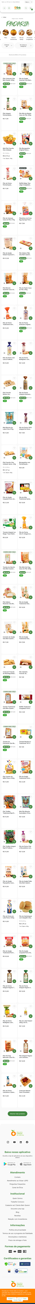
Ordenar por (6, 45)
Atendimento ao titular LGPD (17, 1181)
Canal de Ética (17, 1187)
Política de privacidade (17, 1230)
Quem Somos (17, 1198)
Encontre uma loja (17, 1209)
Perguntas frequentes (17, 1184)
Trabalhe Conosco (17, 1202)
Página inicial (15, 18)
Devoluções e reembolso (17, 1237)
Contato (17, 1177)
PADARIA (21, 18)
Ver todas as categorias (23, 45)
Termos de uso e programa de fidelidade (18, 1233)
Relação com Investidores (17, 1219)
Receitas (17, 1216)
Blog (17, 1212)
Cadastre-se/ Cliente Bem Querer (17, 1205)
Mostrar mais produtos (17, 1114)
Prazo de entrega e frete (17, 1240)
